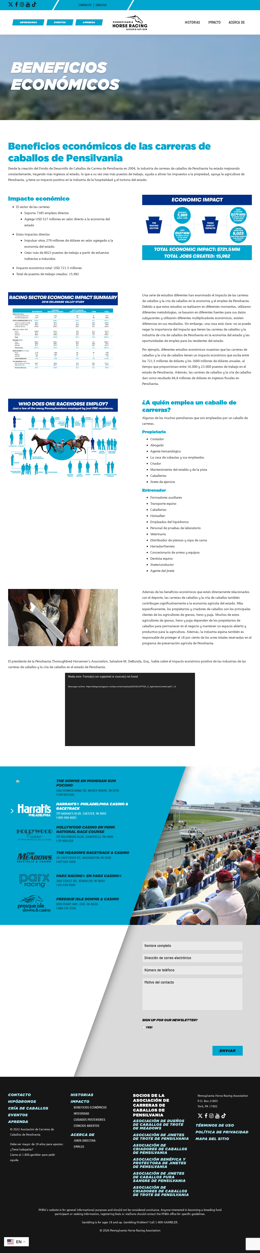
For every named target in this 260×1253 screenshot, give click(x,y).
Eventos (18, 1115)
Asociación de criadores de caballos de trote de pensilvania (161, 1191)
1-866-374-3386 (66, 908)
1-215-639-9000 (65, 885)
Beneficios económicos (90, 1107)
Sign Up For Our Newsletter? (170, 1020)
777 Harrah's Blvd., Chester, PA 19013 (81, 814)
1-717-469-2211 (64, 841)
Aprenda (18, 1122)
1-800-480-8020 (66, 818)
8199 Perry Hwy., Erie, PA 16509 (77, 904)
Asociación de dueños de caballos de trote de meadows (158, 1124)
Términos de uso (215, 1125)
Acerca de (237, 22)
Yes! (149, 1027)
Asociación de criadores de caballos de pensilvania (160, 1149)
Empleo (79, 1147)
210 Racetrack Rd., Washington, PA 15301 (83, 858)
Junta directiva (84, 1141)
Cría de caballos (28, 1108)
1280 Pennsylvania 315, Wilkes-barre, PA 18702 (87, 791)
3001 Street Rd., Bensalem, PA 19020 (80, 881)
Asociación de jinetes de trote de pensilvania (161, 1136)
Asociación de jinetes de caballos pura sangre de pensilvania (159, 1177)
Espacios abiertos (86, 1126)
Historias (192, 22)
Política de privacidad (222, 1132)
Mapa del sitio (212, 1139)
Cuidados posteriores (89, 1120)
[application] (130, 709)
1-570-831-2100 (65, 795)
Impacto (214, 22)
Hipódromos (22, 1101)
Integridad (81, 1114)
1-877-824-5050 (66, 862)
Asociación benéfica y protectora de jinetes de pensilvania (159, 1163)
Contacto (84, 5)
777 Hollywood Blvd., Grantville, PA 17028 (84, 837)
